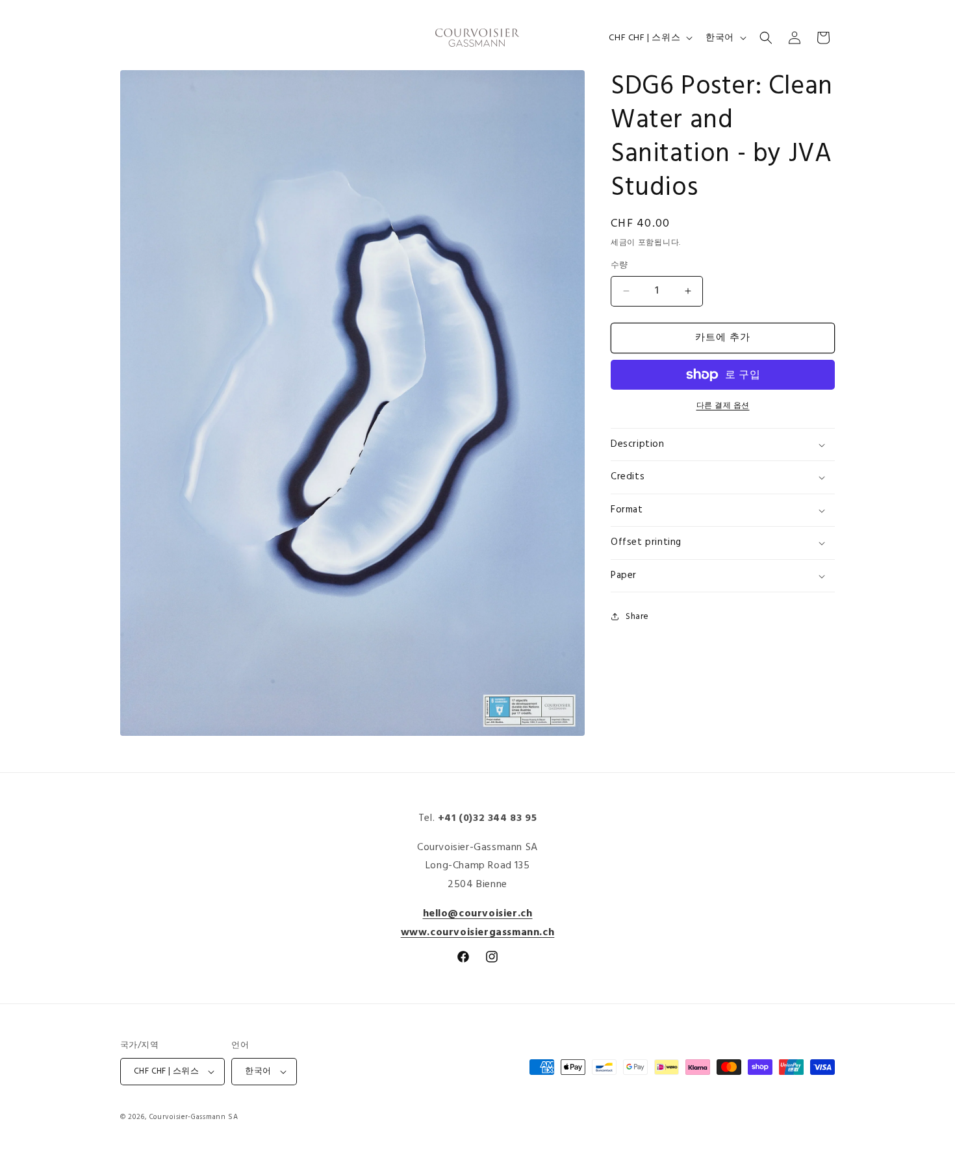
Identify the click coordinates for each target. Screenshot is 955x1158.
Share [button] (637, 616)
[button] (766, 37)
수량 (619, 265)
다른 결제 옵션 (723, 406)
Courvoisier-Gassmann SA (193, 1117)
